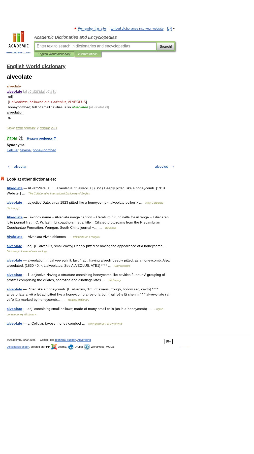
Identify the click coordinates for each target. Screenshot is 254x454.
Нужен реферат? (41, 138)
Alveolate (15, 188)
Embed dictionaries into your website (137, 28)
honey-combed (44, 150)
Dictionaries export (18, 346)
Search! (166, 46)
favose (25, 150)
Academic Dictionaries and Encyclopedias (75, 37)
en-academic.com (18, 52)
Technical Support (65, 339)
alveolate (14, 202)
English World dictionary (54, 54)
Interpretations (87, 54)
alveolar (20, 166)
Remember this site (92, 28)
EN (169, 28)
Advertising (84, 339)
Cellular (12, 150)
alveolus (161, 166)
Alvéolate (15, 237)
